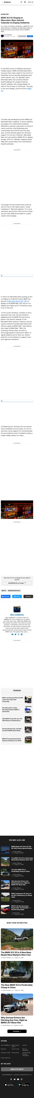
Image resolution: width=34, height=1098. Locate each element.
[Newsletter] (25, 2)
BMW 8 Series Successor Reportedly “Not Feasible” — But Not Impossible (21, 907)
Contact (24, 1045)
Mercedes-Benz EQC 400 (17, 301)
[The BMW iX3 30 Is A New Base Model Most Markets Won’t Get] (5, 858)
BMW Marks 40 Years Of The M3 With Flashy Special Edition (21, 847)
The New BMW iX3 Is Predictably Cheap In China (20, 870)
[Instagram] (18, 634)
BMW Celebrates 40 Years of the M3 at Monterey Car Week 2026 (21, 895)
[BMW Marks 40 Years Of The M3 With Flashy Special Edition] (5, 846)
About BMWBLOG (5, 1045)
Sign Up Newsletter (25, 1049)
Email (29, 596)
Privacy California (5, 1057)
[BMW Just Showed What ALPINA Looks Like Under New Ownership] (28, 697)
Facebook (6, 596)
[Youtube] (18, 1080)
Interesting (5, 14)
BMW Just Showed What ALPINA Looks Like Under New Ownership (12, 699)
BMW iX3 (4, 590)
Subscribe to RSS (5, 1052)
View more (16, 1031)
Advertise (3, 1049)
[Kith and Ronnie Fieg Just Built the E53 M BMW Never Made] (28, 727)
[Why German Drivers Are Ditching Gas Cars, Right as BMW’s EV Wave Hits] (5, 881)
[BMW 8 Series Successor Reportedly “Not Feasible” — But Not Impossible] (5, 906)
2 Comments (30, 36)
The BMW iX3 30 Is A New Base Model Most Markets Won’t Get (22, 859)
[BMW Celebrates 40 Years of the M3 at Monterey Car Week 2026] (5, 893)
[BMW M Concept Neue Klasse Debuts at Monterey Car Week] (28, 737)
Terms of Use (15, 1049)
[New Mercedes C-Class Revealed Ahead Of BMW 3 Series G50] (28, 707)
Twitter (18, 596)
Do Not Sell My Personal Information (26, 1054)
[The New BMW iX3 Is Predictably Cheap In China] (5, 869)
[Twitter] (15, 634)
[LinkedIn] (21, 634)
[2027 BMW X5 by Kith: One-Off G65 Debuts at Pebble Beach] (28, 717)
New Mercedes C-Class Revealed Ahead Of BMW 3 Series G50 (10, 709)
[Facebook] (12, 634)
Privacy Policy (15, 1052)
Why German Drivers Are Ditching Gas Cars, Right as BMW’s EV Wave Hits (20, 883)
